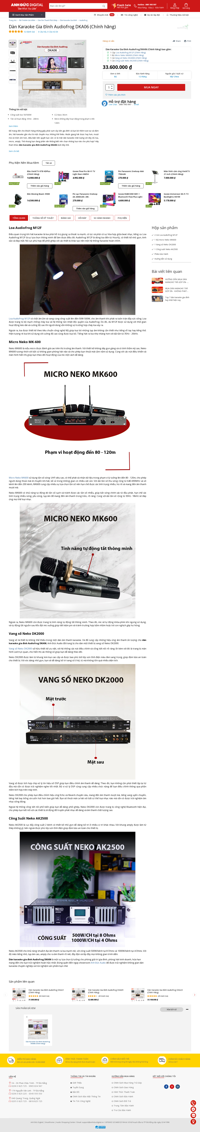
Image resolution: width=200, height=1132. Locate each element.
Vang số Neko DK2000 (20, 648)
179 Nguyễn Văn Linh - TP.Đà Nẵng (28, 1090)
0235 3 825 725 (19, 1101)
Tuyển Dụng (78, 1087)
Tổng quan (19, 218)
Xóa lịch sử (171, 1009)
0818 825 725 (35, 1101)
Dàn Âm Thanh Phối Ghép (47, 20)
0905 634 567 (35, 1086)
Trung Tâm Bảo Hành (124, 1105)
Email (136, 104)
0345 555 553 (35, 1093)
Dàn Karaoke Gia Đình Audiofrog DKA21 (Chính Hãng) (46, 991)
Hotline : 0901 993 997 (147, 4)
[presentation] (5, 995)
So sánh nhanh (102, 218)
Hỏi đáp (82, 218)
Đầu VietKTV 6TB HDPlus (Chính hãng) (38, 172)
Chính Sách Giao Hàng (124, 1087)
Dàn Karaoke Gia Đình (68, 20)
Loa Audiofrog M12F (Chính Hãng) (131, 52)
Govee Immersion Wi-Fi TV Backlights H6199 (176, 195)
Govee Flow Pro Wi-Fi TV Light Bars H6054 (84, 172)
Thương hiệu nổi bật (179, 15)
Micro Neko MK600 (18, 477)
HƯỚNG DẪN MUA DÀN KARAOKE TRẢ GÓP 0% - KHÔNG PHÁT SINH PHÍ (176, 282)
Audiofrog (83, 20)
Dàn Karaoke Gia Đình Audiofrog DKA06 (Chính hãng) (38, 1043)
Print (189, 41)
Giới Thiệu (77, 1082)
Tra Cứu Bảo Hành (122, 1110)
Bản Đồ (76, 1092)
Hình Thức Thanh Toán (124, 1092)
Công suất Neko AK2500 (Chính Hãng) (132, 60)
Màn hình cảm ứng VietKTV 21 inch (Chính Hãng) (177, 172)
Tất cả (49, 163)
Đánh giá (66, 218)
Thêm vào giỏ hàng (39, 186)
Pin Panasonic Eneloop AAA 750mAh (131, 172)
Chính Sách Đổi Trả (122, 1101)
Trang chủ (12, 20)
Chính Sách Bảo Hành (123, 1096)
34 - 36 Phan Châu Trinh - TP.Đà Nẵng (29, 1083)
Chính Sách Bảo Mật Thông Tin (87, 1096)
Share (178, 41)
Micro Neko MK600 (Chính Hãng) (129, 55)
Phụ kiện (122, 218)
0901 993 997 (125, 104)
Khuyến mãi (105, 14)
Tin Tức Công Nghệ (81, 1101)
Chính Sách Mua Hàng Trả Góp (128, 1082)
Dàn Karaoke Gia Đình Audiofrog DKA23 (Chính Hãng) (165, 991)
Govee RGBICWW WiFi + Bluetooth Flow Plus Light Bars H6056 (130, 195)
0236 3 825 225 (19, 1093)
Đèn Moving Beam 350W (38, 194)
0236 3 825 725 (19, 1086)
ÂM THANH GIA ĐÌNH (27, 20)
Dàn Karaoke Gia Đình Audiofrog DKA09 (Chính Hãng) (105, 991)
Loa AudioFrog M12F (19, 318)
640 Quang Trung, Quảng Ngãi (26, 1098)
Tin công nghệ (131, 15)
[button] (27, 14)
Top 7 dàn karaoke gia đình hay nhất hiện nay (177, 298)
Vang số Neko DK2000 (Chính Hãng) (131, 58)
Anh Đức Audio (98, 962)
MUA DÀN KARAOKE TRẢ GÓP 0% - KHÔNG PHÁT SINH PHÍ (176, 291)
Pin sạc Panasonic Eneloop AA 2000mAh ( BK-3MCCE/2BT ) (85, 195)
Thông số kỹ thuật (43, 218)
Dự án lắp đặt (153, 15)
